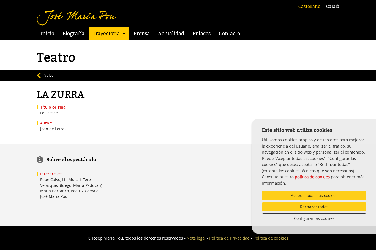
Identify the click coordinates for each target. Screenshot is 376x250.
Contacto (229, 33)
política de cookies (312, 176)
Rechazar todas (314, 206)
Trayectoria (106, 33)
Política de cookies (270, 238)
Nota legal (196, 238)
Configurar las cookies (314, 218)
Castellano (309, 6)
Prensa (141, 33)
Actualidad (171, 33)
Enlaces (201, 33)
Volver (49, 75)
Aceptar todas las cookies (314, 195)
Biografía (73, 33)
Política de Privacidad (229, 238)
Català (332, 6)
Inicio (47, 33)
